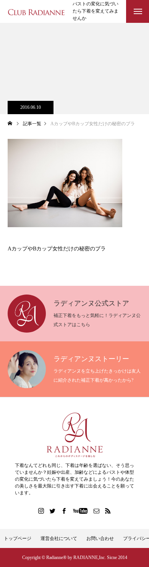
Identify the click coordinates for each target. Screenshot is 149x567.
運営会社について (58, 538)
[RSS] (108, 510)
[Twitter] (53, 510)
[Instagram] (41, 510)
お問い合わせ (100, 538)
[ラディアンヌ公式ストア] (74, 435)
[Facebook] (64, 510)
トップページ (17, 538)
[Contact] (96, 510)
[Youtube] (80, 510)
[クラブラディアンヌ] (36, 11)
